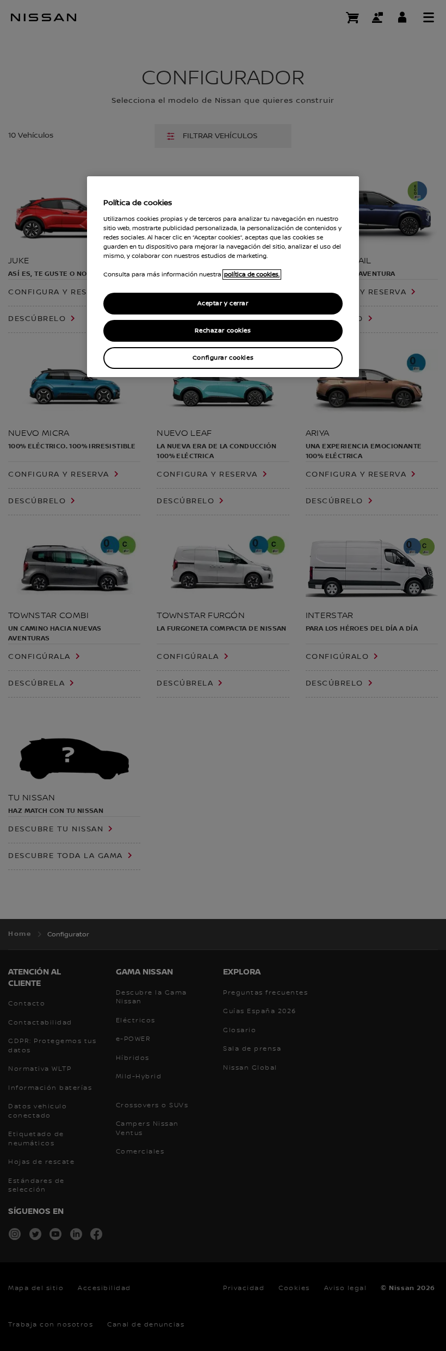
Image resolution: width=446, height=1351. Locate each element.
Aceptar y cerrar (222, 303)
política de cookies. (252, 274)
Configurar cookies (223, 357)
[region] (223, 276)
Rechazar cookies (223, 330)
